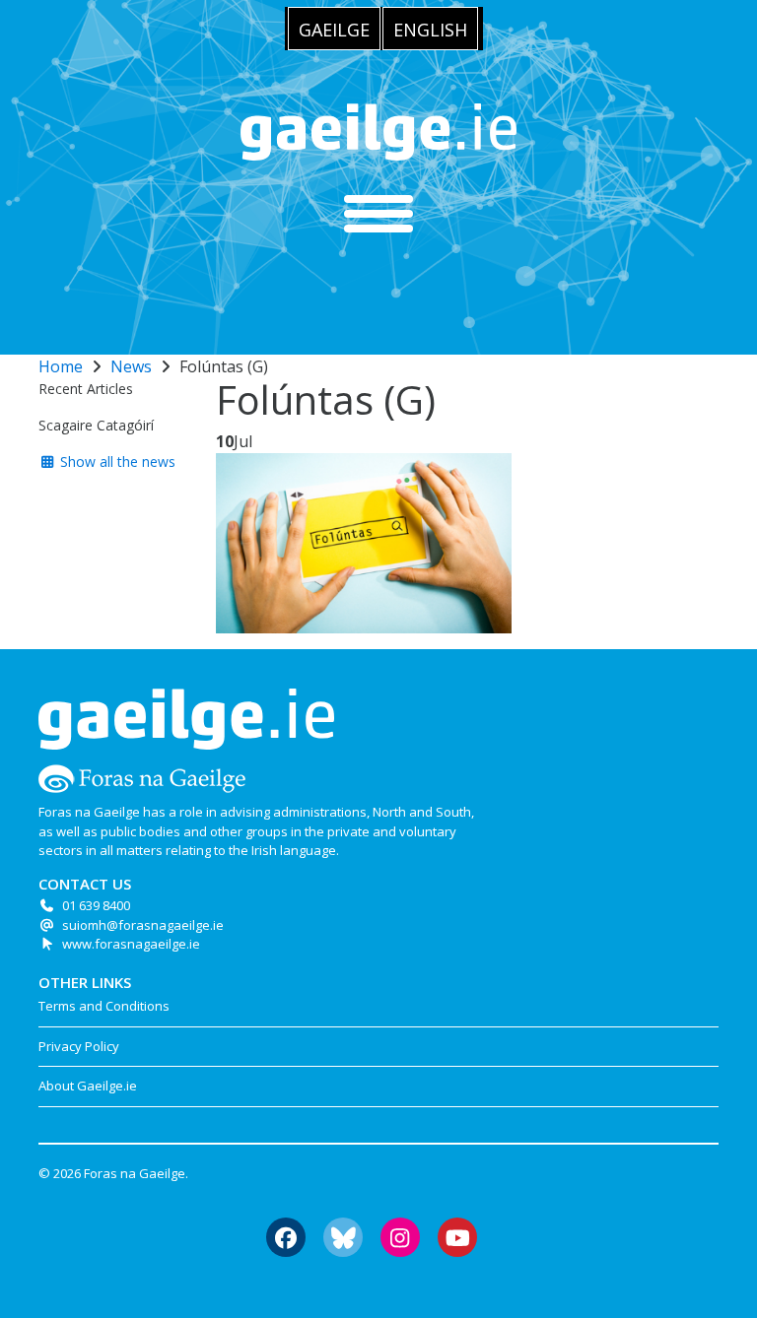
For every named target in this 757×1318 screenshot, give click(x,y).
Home (60, 366)
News (131, 366)
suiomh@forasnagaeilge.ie (143, 925)
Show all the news (115, 461)
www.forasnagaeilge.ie (131, 944)
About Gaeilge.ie (87, 1085)
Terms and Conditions (104, 1006)
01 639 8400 (96, 905)
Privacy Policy (78, 1046)
